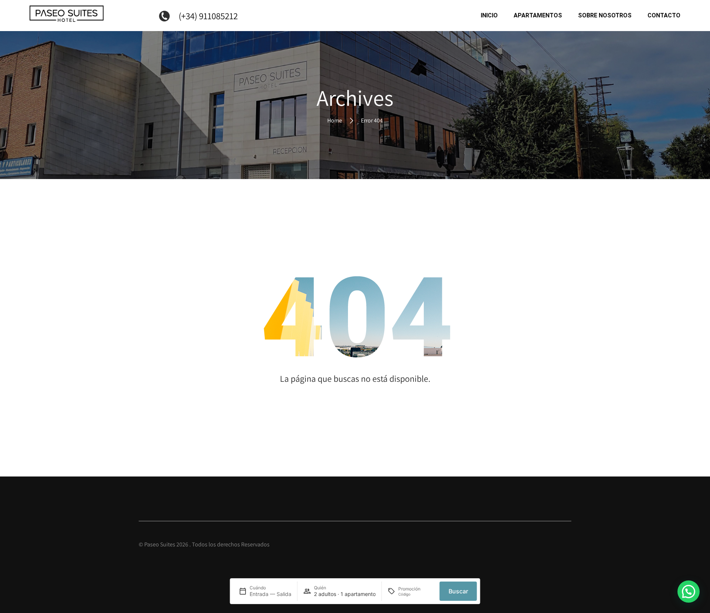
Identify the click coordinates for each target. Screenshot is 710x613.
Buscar (458, 591)
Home (334, 120)
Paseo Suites (159, 544)
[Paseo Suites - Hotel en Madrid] (67, 16)
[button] (688, 591)
